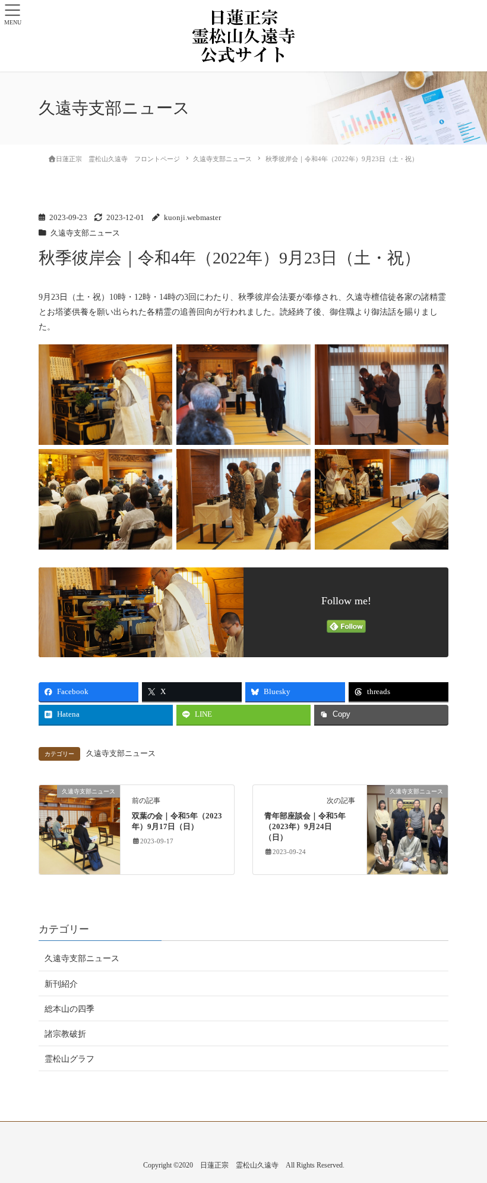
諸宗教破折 (65, 1034)
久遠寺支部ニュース (85, 233)
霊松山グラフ (69, 1059)
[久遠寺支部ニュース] (79, 828)
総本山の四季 (69, 1009)
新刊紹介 (61, 984)
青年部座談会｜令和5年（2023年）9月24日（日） (305, 827)
